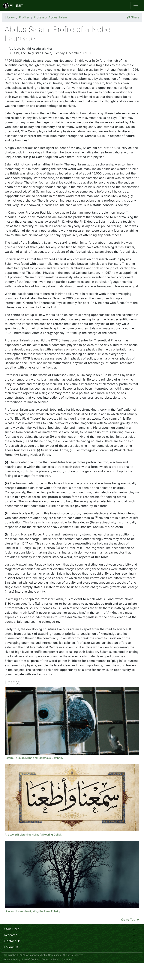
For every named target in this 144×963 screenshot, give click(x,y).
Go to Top (128, 919)
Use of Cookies (31, 959)
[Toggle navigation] (135, 5)
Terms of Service (51, 959)
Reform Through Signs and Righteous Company (34, 757)
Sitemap (68, 959)
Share (135, 17)
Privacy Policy (12, 959)
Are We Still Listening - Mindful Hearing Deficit (33, 834)
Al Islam (16, 5)
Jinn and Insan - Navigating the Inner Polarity (32, 911)
